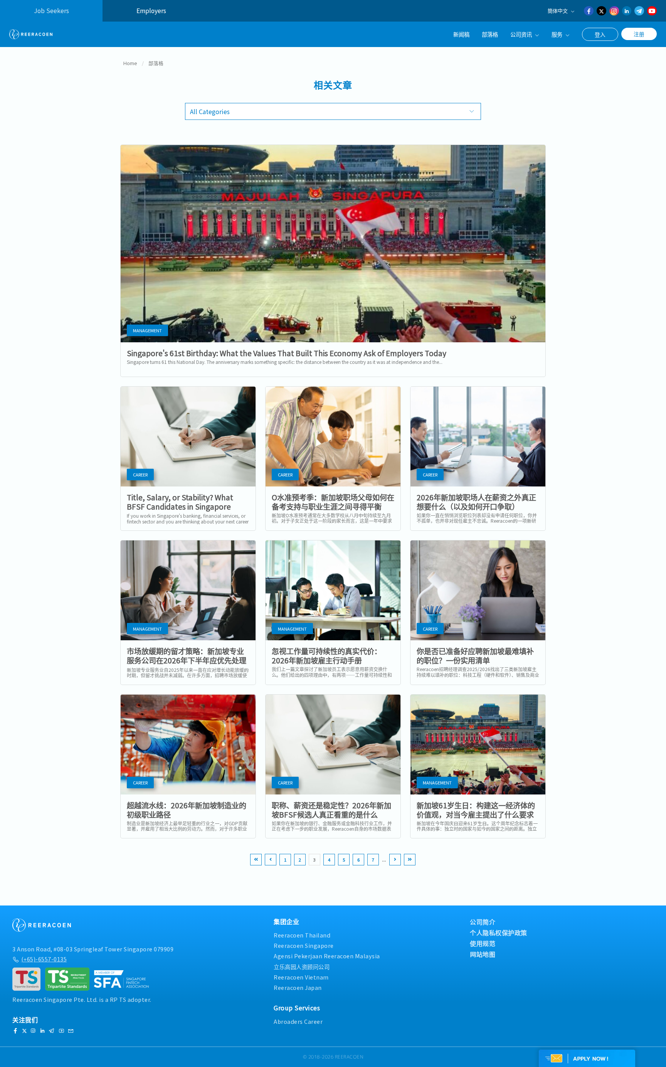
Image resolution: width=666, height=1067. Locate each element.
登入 (600, 34)
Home (130, 63)
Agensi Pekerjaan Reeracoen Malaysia (327, 956)
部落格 (490, 34)
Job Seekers (51, 10)
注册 (639, 34)
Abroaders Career (298, 1021)
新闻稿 (461, 34)
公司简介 (482, 922)
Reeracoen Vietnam (301, 977)
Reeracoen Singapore (304, 945)
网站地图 (482, 954)
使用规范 (482, 943)
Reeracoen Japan (298, 987)
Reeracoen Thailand (302, 935)
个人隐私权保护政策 (498, 932)
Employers (151, 10)
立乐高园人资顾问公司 (302, 967)
